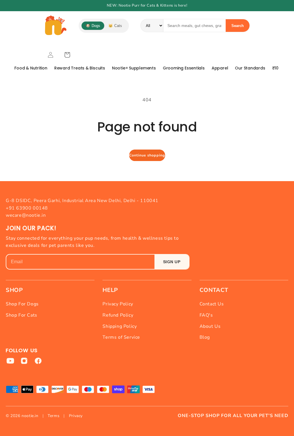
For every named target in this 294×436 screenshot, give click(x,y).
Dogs (93, 26)
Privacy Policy (117, 304)
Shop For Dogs (22, 304)
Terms (53, 415)
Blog (205, 337)
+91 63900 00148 (27, 208)
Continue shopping (147, 155)
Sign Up (172, 261)
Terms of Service (121, 337)
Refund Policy (117, 315)
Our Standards (250, 68)
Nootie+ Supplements (134, 68)
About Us (210, 326)
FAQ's (206, 315)
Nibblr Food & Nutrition (24, 68)
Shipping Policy (119, 326)
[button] (67, 55)
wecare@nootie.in (26, 215)
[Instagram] (24, 360)
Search (237, 26)
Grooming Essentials (184, 68)
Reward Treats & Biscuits (79, 68)
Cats (115, 26)
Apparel (220, 68)
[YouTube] (10, 360)
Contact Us (212, 304)
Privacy (76, 415)
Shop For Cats (21, 315)
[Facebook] (37, 360)
